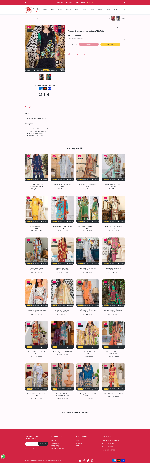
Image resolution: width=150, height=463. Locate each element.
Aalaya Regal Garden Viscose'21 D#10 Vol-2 (36, 269)
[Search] (120, 9)
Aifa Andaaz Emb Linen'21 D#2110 (88, 311)
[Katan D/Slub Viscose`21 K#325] (113, 376)
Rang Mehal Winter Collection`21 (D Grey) (62, 394)
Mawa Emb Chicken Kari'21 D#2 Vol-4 (113, 269)
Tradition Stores (33, 460)
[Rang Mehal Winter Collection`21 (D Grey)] (62, 376)
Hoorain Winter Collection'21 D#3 (36, 353)
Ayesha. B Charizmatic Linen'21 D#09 (36, 394)
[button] (25, 2)
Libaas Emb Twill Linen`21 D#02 (88, 353)
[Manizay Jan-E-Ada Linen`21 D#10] (113, 209)
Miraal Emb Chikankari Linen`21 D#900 (113, 353)
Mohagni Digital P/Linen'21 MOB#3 (88, 394)
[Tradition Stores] (32, 9)
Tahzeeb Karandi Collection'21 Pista (36, 311)
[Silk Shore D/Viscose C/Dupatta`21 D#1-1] (36, 167)
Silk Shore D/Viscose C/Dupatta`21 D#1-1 (36, 185)
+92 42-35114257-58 (108, 450)
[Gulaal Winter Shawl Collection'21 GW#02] (62, 251)
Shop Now (88, 2)
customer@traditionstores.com (111, 440)
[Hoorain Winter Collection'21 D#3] (36, 335)
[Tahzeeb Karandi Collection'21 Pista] (36, 293)
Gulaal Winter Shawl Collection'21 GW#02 (62, 269)
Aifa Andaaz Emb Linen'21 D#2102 (113, 185)
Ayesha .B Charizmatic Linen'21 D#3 (36, 227)
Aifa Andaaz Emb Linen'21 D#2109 (88, 269)
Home (26, 18)
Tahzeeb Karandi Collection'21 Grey (62, 185)
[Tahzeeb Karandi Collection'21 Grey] (62, 167)
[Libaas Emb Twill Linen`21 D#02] (87, 335)
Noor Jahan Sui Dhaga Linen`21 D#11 (87, 227)
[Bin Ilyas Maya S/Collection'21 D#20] (113, 293)
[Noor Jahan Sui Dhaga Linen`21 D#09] (62, 209)
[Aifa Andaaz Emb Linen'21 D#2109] (87, 251)
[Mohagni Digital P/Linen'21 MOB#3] (87, 376)
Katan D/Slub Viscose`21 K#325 (113, 394)
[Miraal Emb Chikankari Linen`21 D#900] (113, 335)
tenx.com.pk (57, 460)
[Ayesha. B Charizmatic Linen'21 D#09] (36, 376)
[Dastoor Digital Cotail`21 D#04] (62, 335)
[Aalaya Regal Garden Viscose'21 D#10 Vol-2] (36, 251)
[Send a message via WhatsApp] (3, 456)
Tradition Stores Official (77, 27)
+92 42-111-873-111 (108, 446)
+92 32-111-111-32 (108, 443)
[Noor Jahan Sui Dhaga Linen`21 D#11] (87, 209)
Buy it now (110, 44)
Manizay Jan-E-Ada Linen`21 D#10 (113, 227)
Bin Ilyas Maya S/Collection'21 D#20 (113, 311)
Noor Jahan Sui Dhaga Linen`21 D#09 (62, 227)
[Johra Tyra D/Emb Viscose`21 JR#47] (87, 167)
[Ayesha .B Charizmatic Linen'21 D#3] (36, 209)
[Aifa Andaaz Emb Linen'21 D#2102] (113, 167)
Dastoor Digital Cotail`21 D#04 (62, 352)
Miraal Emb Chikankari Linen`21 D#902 (62, 311)
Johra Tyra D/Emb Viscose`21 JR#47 (88, 185)
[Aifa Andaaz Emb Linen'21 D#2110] (87, 293)
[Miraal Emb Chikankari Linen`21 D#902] (62, 293)
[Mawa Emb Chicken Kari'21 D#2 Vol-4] (113, 251)
